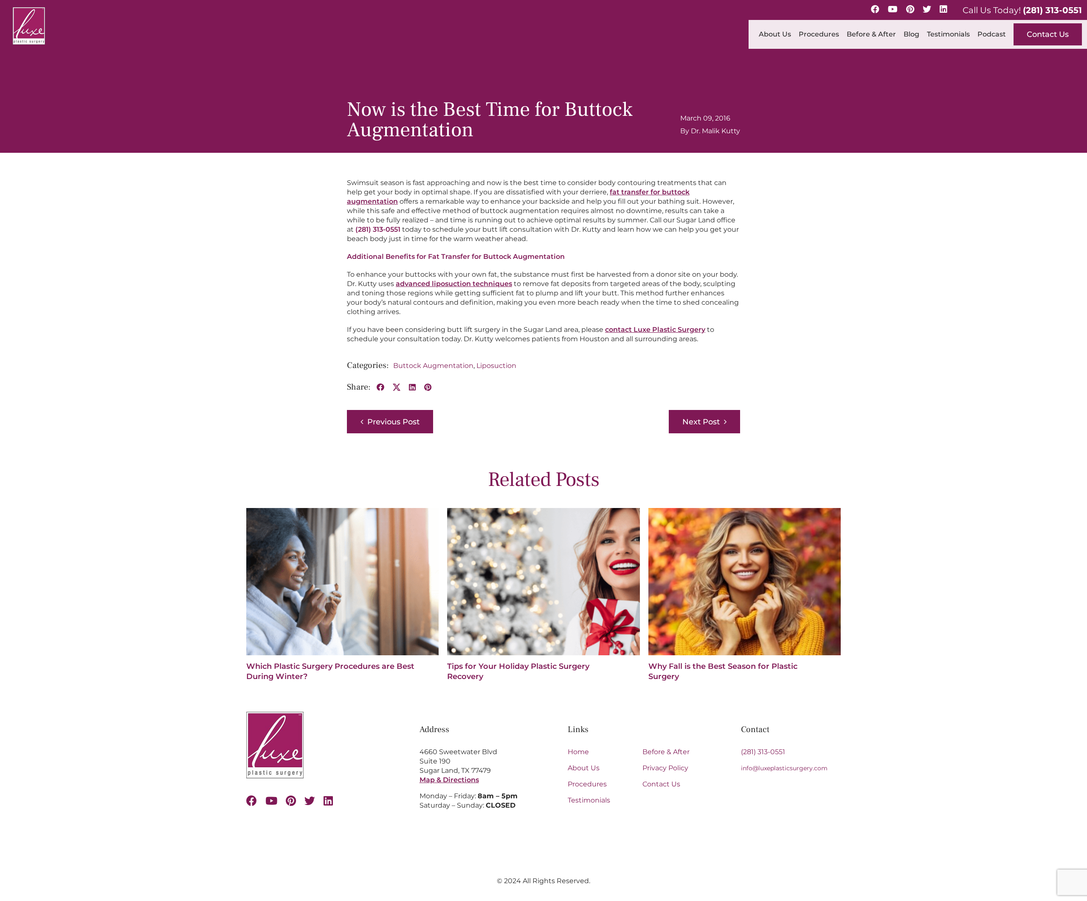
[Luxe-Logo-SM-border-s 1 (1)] (275, 715)
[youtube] (271, 800)
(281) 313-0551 (1052, 10)
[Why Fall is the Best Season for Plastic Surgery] (744, 512)
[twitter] (309, 800)
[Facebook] (875, 9)
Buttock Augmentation (433, 366)
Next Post (701, 422)
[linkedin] (328, 800)
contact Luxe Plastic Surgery (655, 330)
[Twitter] (927, 9)
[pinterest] (291, 800)
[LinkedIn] (943, 9)
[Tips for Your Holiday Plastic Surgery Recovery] (543, 512)
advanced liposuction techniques (454, 284)
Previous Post (393, 422)
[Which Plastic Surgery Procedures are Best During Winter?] (342, 512)
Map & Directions (449, 780)
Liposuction (496, 366)
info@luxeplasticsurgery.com (784, 768)
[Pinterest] (910, 9)
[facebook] (251, 800)
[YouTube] (893, 9)
